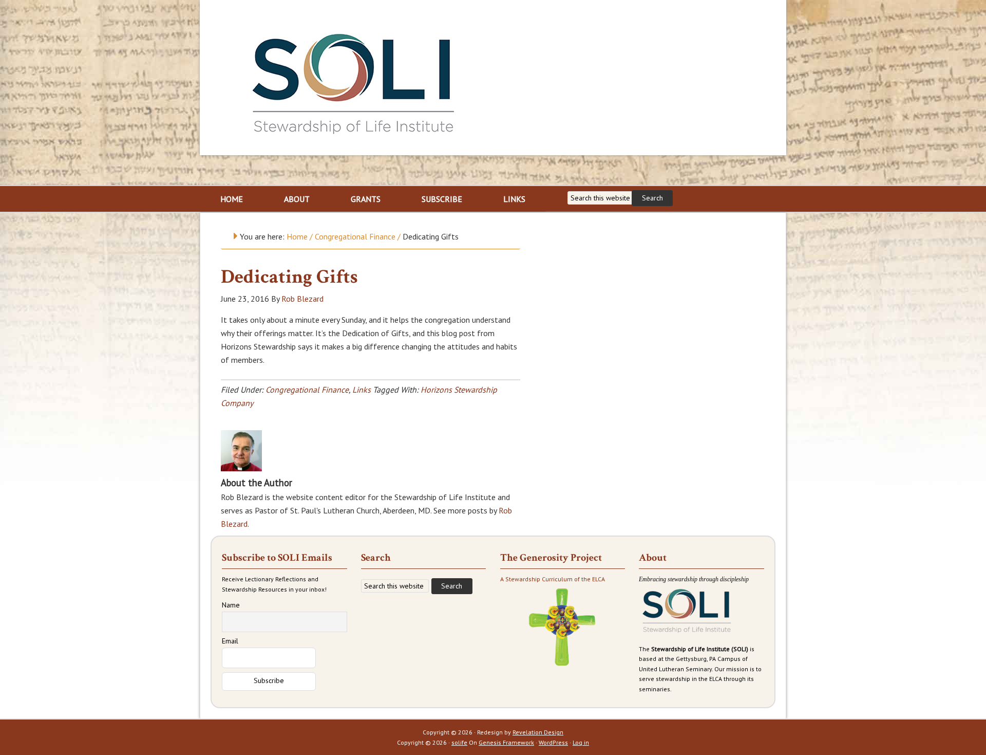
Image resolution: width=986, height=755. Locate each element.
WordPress (553, 742)
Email (230, 641)
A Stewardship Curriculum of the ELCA (552, 579)
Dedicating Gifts (289, 276)
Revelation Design (538, 732)
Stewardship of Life (353, 80)
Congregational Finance (307, 389)
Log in (581, 742)
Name (231, 605)
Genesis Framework (506, 742)
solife (459, 742)
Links (361, 389)
